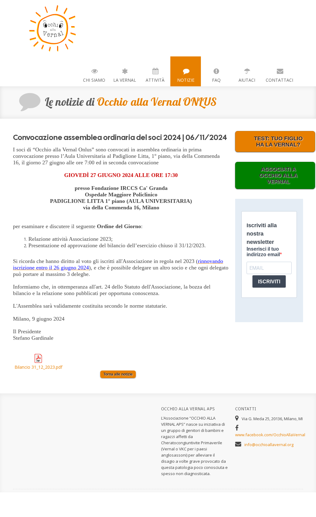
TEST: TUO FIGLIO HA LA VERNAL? (278, 141)
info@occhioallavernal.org (268, 444)
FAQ (216, 80)
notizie (185, 80)
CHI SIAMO (94, 80)
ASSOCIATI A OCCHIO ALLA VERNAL (278, 175)
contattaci (279, 80)
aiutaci (247, 80)
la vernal (124, 80)
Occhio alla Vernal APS (47, 28)
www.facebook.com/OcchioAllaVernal (270, 434)
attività (155, 80)
